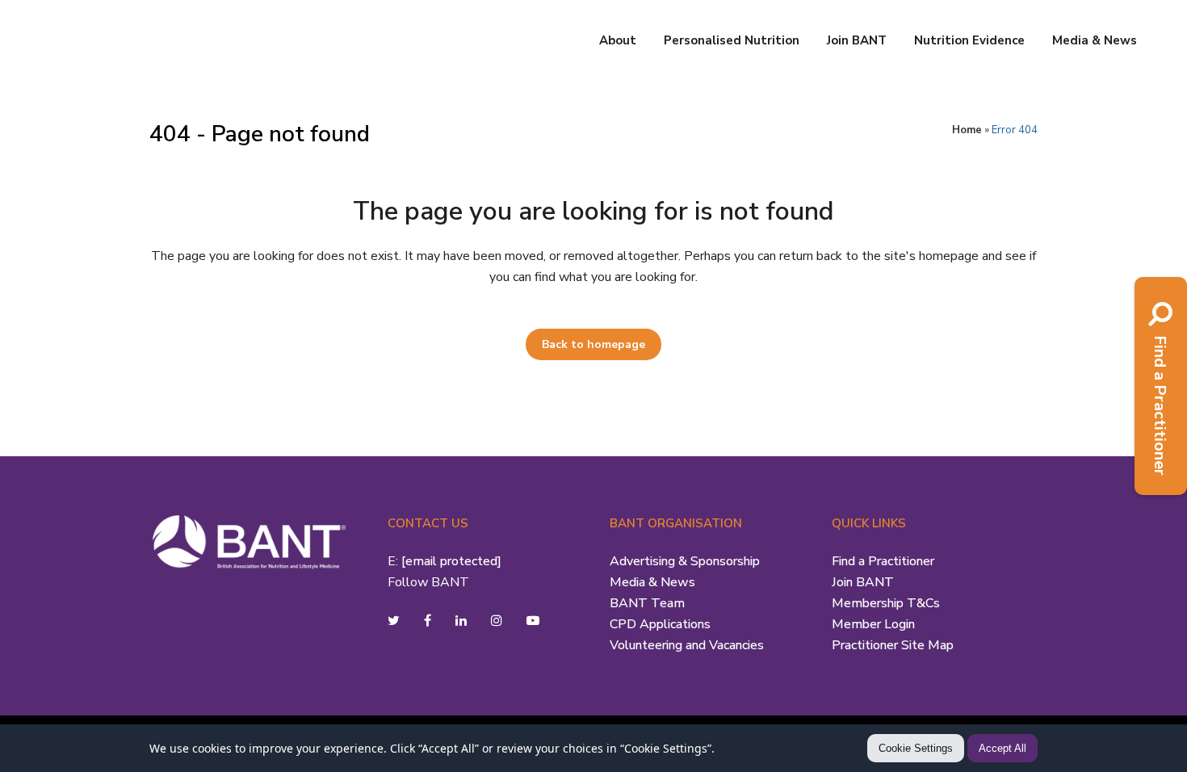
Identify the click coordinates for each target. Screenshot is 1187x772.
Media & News (652, 582)
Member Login (873, 624)
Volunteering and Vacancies (687, 645)
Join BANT (863, 582)
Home (967, 130)
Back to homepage (593, 344)
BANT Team (647, 603)
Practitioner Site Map (893, 645)
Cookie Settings (916, 748)
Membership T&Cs (886, 603)
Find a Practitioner (883, 561)
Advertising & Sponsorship (685, 561)
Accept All (1002, 748)
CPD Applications (660, 624)
